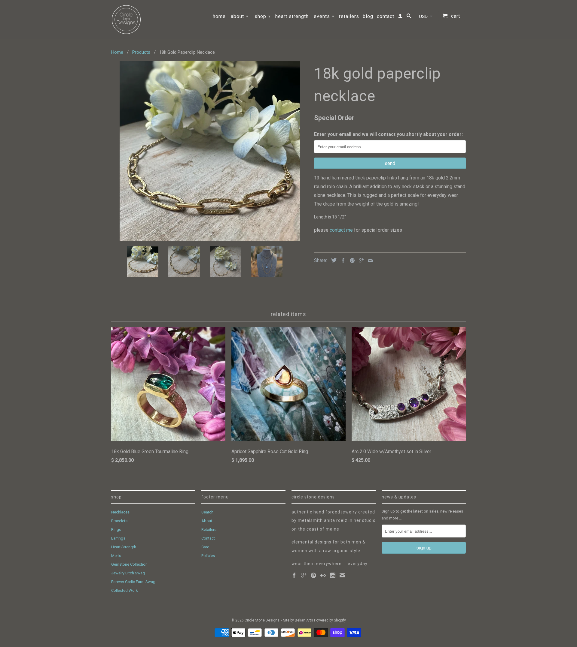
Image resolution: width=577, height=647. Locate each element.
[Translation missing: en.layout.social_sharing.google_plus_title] (360, 260)
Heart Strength (292, 16)
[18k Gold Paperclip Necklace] (209, 151)
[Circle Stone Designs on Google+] (304, 575)
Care (205, 547)
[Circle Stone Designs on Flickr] (323, 575)
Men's (116, 555)
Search (207, 512)
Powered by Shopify (330, 620)
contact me (342, 230)
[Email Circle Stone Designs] (342, 575)
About (240, 16)
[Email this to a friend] (369, 260)
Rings (116, 529)
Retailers (349, 16)
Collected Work (124, 590)
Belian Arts (304, 620)
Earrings (118, 538)
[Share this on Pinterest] (351, 260)
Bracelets (119, 521)
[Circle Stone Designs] (126, 20)
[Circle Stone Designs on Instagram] (332, 575)
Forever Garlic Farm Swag (133, 581)
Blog (368, 16)
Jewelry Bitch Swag (128, 573)
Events (324, 16)
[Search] (409, 17)
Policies (208, 555)
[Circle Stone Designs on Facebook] (294, 575)
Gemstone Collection (129, 564)
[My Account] (400, 17)
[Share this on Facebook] (342, 260)
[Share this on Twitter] (332, 260)
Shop (263, 16)
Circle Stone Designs (262, 620)
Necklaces (120, 512)
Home (219, 16)
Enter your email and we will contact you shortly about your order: (388, 134)
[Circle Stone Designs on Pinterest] (313, 575)
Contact (385, 16)
